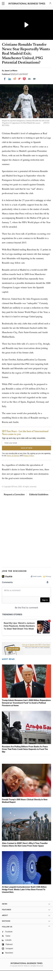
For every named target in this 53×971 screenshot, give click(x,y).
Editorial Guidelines (38, 494)
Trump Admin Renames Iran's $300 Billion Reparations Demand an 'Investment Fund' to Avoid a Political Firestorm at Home (26, 703)
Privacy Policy (28, 456)
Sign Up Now (13, 649)
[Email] (29, 79)
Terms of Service (13, 456)
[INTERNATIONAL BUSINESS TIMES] (26, 4)
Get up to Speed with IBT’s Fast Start (36, 645)
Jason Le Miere (11, 70)
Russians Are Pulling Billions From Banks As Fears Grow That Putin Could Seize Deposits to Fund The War (25, 749)
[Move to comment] (34, 79)
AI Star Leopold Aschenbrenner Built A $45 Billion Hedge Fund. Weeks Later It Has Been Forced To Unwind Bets (24, 889)
